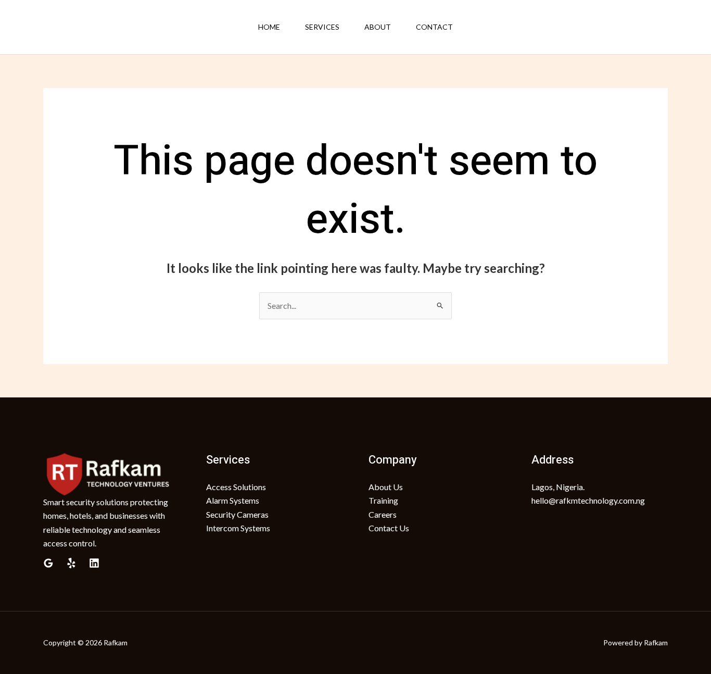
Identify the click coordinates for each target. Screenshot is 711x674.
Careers (383, 514)
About (377, 26)
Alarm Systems (232, 500)
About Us (386, 487)
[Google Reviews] (48, 563)
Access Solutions (236, 487)
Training (383, 500)
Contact (434, 26)
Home (269, 26)
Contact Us (389, 528)
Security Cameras (237, 514)
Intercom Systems (238, 528)
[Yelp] (71, 563)
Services (322, 26)
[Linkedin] (94, 563)
